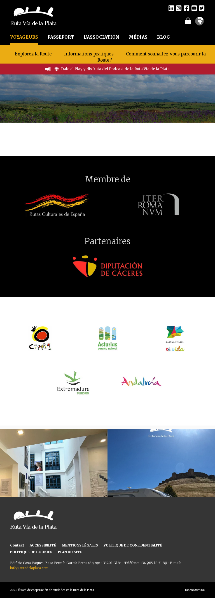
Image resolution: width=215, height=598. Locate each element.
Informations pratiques (89, 54)
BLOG (163, 37)
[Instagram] (178, 7)
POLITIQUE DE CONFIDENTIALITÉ (133, 545)
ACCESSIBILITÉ (43, 545)
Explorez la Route (33, 54)
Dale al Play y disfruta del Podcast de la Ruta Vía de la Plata (115, 69)
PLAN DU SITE (70, 552)
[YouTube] (194, 7)
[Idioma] (199, 23)
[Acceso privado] (188, 20)
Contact (17, 545)
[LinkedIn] (171, 7)
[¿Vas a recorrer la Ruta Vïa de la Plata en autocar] (161, 482)
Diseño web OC (195, 590)
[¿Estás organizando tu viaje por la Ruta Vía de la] (54, 482)
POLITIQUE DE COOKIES (31, 552)
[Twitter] (201, 7)
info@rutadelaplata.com (29, 568)
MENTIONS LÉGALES (80, 545)
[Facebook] (186, 7)
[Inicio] (33, 15)
